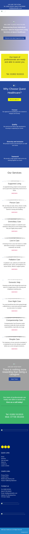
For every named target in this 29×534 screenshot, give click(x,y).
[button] (27, 13)
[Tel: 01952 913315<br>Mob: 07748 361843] (14, 410)
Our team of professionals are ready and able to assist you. (14, 398)
